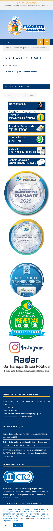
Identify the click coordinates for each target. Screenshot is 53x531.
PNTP (13, 503)
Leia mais (29, 518)
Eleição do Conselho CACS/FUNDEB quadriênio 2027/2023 (24, 434)
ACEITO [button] (18, 525)
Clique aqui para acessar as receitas (22, 72)
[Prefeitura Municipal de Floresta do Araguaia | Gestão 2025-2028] (26, 25)
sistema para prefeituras (33, 488)
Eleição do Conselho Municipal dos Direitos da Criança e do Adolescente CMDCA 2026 (27, 6)
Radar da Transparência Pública (30, 503)
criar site (18, 488)
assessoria (20, 491)
